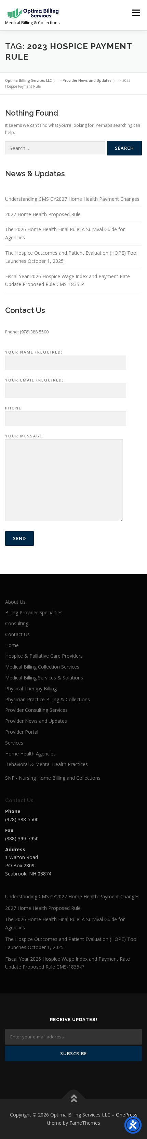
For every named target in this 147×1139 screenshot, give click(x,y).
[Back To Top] (74, 1099)
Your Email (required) (34, 380)
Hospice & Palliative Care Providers (44, 656)
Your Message (23, 435)
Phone (13, 407)
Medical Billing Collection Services (42, 666)
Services (14, 742)
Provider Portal (21, 732)
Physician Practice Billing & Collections (47, 699)
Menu (135, 13)
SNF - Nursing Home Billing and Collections (53, 778)
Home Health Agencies (30, 753)
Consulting (16, 623)
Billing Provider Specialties (34, 612)
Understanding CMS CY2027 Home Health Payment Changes (72, 199)
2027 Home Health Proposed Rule (43, 214)
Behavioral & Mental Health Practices (46, 764)
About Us (15, 602)
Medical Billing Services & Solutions (44, 677)
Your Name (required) (34, 352)
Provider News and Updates (36, 721)
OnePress (126, 1114)
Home (12, 645)
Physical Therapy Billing (31, 688)
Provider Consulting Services (36, 710)
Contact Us (17, 634)
